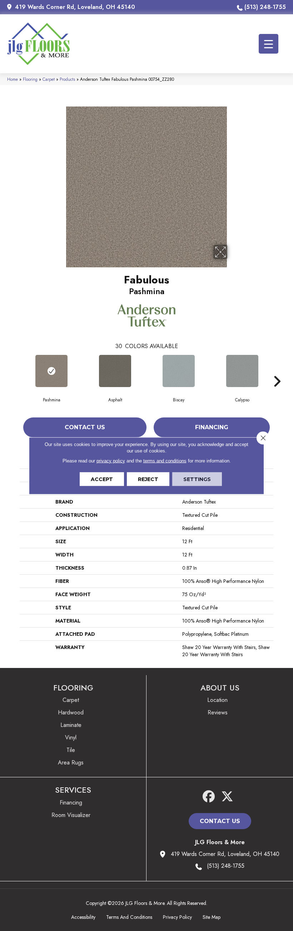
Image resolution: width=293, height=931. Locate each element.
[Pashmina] (51, 371)
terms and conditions (165, 460)
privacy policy (110, 460)
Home (12, 79)
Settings (197, 479)
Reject (148, 479)
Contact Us (85, 427)
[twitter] (227, 797)
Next (277, 370)
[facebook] (209, 797)
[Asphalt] (115, 371)
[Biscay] (178, 371)
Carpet (49, 79)
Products (67, 79)
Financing (211, 427)
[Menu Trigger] (268, 44)
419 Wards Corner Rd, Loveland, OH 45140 (75, 7)
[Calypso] (242, 371)
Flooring (30, 79)
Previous (16, 370)
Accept (102, 479)
